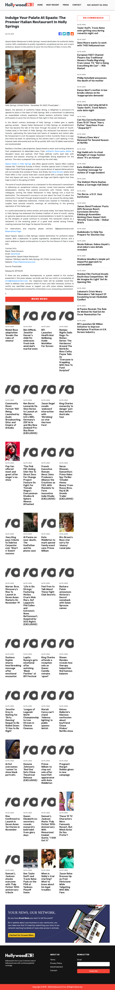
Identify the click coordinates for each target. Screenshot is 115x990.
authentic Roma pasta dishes (58, 151)
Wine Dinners (57, 172)
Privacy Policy (56, 963)
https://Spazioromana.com (24, 262)
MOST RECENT (52, 5)
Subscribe (93, 971)
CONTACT (76, 5)
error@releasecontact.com (16, 281)
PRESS (66, 5)
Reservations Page (13, 231)
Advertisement (56, 967)
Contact (53, 970)
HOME (40, 5)
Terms (52, 960)
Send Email (15, 254)
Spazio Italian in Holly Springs (18, 164)
